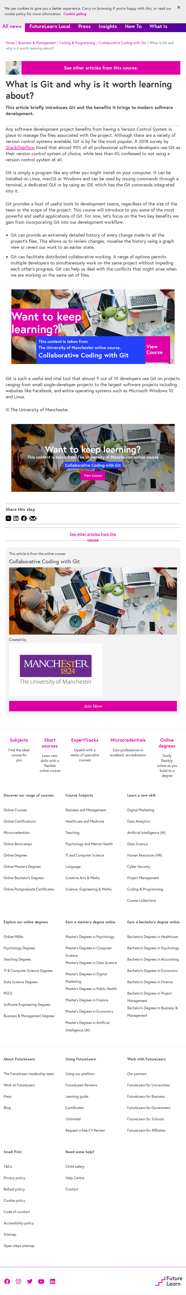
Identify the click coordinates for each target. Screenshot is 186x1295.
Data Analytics (138, 821)
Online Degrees (15, 855)
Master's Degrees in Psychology (90, 936)
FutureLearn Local (49, 26)
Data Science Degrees (21, 982)
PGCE (8, 993)
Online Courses (15, 810)
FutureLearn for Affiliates (146, 1130)
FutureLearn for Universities (148, 1085)
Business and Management (86, 810)
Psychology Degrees (19, 948)
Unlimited (73, 1119)
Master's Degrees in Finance (87, 1000)
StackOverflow (20, 147)
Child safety (75, 1166)
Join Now (93, 706)
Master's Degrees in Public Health (91, 988)
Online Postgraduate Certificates (29, 889)
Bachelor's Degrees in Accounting (153, 959)
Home (10, 42)
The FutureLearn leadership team (29, 1073)
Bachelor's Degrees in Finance (150, 982)
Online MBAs (13, 936)
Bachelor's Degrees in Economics (152, 970)
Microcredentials (16, 832)
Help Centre (75, 1178)
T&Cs (8, 1166)
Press (84, 26)
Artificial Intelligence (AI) (146, 832)
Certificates (75, 1107)
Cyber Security (138, 866)
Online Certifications (20, 821)
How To (133, 26)
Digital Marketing (140, 810)
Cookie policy (14, 1200)
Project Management (143, 878)
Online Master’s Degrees (22, 866)
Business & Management (37, 42)
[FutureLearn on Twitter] (29, 1281)
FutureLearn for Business (146, 1096)
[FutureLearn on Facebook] (8, 1281)
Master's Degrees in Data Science (91, 962)
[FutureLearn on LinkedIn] (52, 1281)
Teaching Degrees (17, 959)
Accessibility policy (19, 1223)
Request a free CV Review (85, 1130)
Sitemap (10, 1234)
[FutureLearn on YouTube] (41, 1281)
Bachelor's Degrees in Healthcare (152, 936)
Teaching (72, 832)
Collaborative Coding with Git (122, 42)
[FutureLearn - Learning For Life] (168, 1280)
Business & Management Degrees (29, 1016)
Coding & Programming (77, 42)
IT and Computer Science (85, 855)
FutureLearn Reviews (81, 1085)
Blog (7, 1107)
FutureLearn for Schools (145, 1119)
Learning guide (77, 1096)
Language (73, 866)
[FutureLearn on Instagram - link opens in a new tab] (18, 1281)
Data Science (137, 844)
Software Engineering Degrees (27, 1004)
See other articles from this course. (101, 68)
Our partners (137, 1073)
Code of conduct (17, 1211)
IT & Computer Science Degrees (28, 970)
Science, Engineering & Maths (89, 889)
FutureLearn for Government (148, 1107)
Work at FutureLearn (19, 1085)
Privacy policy (14, 1178)
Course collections (141, 900)
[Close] (179, 7)
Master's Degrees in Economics (89, 1011)
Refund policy (14, 1189)
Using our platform (80, 1073)
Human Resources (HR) (144, 855)
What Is (158, 26)
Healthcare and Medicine (85, 821)
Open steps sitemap (19, 1245)
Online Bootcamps (18, 844)
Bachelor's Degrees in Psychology (153, 948)
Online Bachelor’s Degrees (24, 878)
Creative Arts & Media (83, 878)
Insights (108, 26)
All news (12, 26)
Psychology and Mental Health (89, 844)
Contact (72, 1189)
